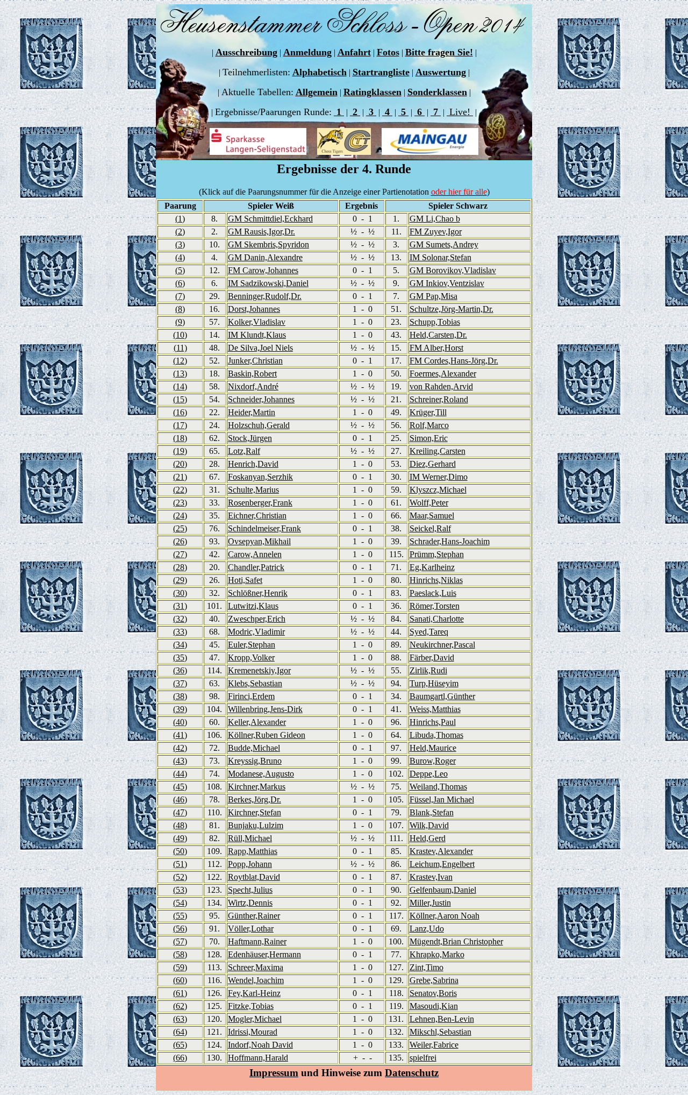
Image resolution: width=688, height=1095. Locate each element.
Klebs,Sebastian (255, 683)
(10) (180, 334)
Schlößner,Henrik (258, 593)
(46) (180, 799)
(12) (180, 360)
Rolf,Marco (429, 425)
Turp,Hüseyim (434, 683)
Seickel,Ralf (430, 528)
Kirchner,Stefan (254, 812)
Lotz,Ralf (244, 451)
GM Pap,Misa (433, 296)
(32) (180, 618)
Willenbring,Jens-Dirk (265, 709)
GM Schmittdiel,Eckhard (270, 218)
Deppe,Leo (429, 773)
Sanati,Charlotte (437, 618)
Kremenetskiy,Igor (259, 670)
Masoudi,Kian (434, 1006)
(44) (180, 773)
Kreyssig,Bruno (255, 760)
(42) (180, 747)
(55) (180, 915)
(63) (180, 1018)
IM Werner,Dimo (439, 476)
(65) (180, 1044)
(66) (180, 1057)
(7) (180, 296)
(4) (180, 257)
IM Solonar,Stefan (440, 257)
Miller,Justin (430, 902)
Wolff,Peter (429, 502)
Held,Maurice (433, 747)
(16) (180, 412)
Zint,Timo (426, 967)
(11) (180, 347)
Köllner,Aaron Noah (444, 915)
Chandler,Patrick (256, 567)
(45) (180, 786)
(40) (180, 722)
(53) (180, 889)
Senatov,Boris (433, 993)
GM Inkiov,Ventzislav (447, 283)
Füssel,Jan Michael (442, 799)
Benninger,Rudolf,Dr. (265, 296)
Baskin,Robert (252, 373)
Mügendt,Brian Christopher (456, 941)
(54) (180, 902)
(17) (180, 425)
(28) (180, 567)
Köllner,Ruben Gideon (266, 735)
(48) (180, 825)
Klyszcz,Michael (438, 489)
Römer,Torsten (435, 605)
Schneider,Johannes (261, 399)
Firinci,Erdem (251, 696)
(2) (180, 231)
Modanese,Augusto (261, 773)
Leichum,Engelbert (442, 864)
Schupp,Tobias (435, 321)
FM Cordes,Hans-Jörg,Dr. (454, 360)
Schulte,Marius (253, 489)
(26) (180, 541)
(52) (180, 876)
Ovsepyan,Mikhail (259, 541)
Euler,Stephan (251, 644)
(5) (180, 270)
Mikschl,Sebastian (440, 1031)
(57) (180, 941)
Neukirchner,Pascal (442, 644)
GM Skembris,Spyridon (268, 244)
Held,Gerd (428, 838)
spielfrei (423, 1057)
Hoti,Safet (245, 580)
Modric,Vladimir (256, 631)
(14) (180, 386)
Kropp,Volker (251, 657)
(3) (180, 244)
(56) (180, 928)
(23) (180, 502)
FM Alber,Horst (436, 347)
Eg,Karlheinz (432, 567)
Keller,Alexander (257, 722)
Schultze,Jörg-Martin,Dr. (451, 309)
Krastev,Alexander (441, 851)
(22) (180, 489)
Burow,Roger (433, 760)
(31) (180, 605)
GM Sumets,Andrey (444, 244)
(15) (180, 399)
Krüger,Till (428, 412)
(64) (180, 1031)
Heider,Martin (251, 412)
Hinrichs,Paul (433, 722)
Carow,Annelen (255, 554)
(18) (180, 438)
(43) (180, 760)
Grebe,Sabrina (434, 980)
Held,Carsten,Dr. (438, 334)
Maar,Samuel (432, 515)
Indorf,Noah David (260, 1044)
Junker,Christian (255, 360)
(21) (180, 476)
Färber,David (432, 657)
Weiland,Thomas (438, 786)
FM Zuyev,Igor (436, 231)
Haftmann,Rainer (257, 941)
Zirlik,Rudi (428, 670)
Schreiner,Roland (439, 399)
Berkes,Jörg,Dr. (254, 799)
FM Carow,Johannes (263, 270)
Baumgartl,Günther (442, 696)
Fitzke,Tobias (251, 1006)
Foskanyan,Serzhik (260, 476)
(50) (180, 851)
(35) (180, 657)
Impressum (273, 1072)
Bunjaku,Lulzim (255, 825)
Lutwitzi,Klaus (253, 605)
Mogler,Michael (255, 1018)
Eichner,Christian (257, 515)
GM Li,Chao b (435, 218)
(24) (180, 515)
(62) (180, 1006)
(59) (180, 967)
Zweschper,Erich (256, 618)
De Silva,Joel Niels (260, 347)
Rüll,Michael (250, 838)
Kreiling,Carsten (437, 451)
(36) (180, 670)
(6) (180, 283)
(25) (180, 528)
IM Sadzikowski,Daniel (268, 283)
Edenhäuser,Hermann (264, 954)
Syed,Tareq (429, 631)
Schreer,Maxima (255, 967)
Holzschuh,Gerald (259, 425)
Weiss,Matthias (435, 709)
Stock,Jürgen (250, 438)
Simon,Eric (429, 438)
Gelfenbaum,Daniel (443, 889)
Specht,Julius (250, 889)
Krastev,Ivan (431, 876)
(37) (180, 683)
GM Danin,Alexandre (265, 257)
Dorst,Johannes (254, 309)
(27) (180, 554)
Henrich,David (253, 463)
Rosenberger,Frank (260, 502)
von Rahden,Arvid (441, 386)
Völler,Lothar (251, 928)
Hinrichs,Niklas (436, 580)
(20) (180, 463)
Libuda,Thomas (436, 735)
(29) (180, 580)
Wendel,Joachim (256, 980)
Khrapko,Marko (437, 954)
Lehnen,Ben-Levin (442, 1018)
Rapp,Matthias (252, 851)
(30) (180, 593)
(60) (180, 980)
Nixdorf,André (253, 386)
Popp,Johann (250, 864)
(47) (180, 812)
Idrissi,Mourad (252, 1031)
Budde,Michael (254, 747)
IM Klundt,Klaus (257, 334)
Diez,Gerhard (433, 463)
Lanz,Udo (427, 928)
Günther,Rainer (254, 915)
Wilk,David (429, 825)
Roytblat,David (254, 876)
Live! (460, 111)
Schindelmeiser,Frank (264, 528)
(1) (180, 218)
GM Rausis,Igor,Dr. (261, 231)
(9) (180, 321)
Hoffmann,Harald (258, 1057)
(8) (180, 309)
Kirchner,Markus (256, 786)
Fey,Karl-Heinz (254, 993)
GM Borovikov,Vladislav (453, 270)
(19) (180, 451)
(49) (180, 838)
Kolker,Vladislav (256, 321)
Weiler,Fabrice (434, 1044)
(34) (180, 644)
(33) (180, 631)
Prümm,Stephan (437, 554)
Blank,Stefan (432, 812)
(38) (180, 696)
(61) (180, 993)
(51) (180, 864)
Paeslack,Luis (433, 593)
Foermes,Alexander (443, 373)
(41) (180, 735)
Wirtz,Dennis (250, 902)
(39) (180, 709)
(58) (180, 954)
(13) (180, 373)
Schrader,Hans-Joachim (450, 541)
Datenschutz (412, 1072)
